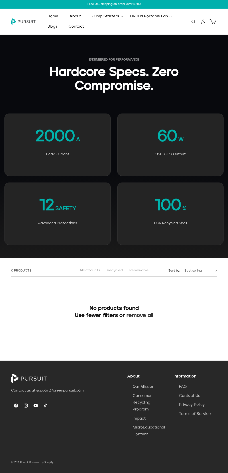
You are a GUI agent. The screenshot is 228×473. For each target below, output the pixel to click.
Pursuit (24, 462)
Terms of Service (195, 414)
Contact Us (189, 396)
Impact (139, 418)
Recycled (115, 270)
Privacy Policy (192, 405)
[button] (106, 16)
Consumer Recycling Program (142, 402)
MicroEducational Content (149, 431)
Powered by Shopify (41, 462)
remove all (139, 315)
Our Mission (143, 387)
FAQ (183, 387)
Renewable (139, 270)
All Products (89, 270)
